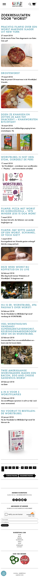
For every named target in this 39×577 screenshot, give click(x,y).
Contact (19, 547)
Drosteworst (10, 73)
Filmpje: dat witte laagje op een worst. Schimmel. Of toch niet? (18, 232)
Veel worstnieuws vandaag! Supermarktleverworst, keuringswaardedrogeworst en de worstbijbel (19, 328)
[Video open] (30, 4)
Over (19, 535)
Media (19, 541)
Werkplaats (19, 545)
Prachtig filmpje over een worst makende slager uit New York (19, 29)
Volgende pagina (26, 476)
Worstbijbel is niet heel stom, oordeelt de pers (17, 158)
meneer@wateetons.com (24, 495)
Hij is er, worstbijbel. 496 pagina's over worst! (19, 306)
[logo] (17, 4)
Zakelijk (19, 538)
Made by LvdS (19, 575)
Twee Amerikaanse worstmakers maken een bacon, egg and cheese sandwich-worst (18, 374)
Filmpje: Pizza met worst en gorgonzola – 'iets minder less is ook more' (18, 211)
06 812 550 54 (11, 495)
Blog (19, 536)
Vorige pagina (11, 476)
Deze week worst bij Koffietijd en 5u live (15, 268)
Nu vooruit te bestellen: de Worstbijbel (18, 412)
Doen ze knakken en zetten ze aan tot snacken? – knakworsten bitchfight (19, 118)
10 (26, 468)
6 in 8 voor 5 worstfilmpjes (11, 393)
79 (34, 468)
